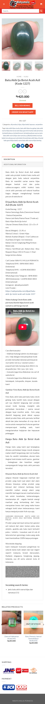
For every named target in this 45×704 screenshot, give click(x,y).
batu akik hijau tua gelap (28, 128)
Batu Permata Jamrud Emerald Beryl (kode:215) (33, 639)
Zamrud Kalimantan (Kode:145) (11, 638)
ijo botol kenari (18, 133)
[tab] (22, 159)
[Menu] (4, 4)
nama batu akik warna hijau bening (29, 140)
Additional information (15, 164)
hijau (26, 77)
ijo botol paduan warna (31, 133)
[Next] (39, 39)
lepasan (32, 124)
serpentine (39, 124)
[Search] (41, 11)
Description (9, 159)
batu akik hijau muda (13, 128)
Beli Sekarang (22, 105)
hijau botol (25, 124)
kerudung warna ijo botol (14, 138)
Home (19, 77)
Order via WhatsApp (22, 112)
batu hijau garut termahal (24, 131)
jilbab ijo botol (31, 136)
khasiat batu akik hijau (30, 138)
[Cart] (41, 4)
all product (14, 124)
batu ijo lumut (38, 131)
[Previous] (5, 39)
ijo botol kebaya (7, 133)
